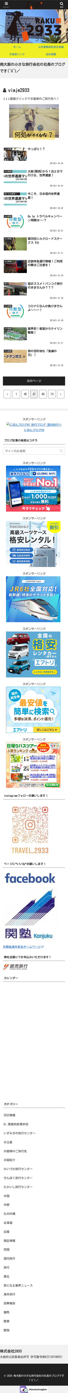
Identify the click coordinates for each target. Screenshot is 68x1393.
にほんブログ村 (34, 430)
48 (43, 394)
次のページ (34, 380)
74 (51, 394)
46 (25, 394)
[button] (61, 451)
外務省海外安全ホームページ (22, 946)
